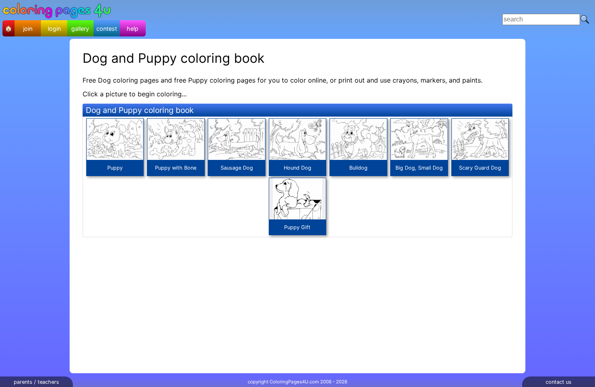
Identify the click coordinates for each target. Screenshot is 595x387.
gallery (80, 28)
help (132, 28)
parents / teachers (36, 382)
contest (106, 28)
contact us (559, 382)
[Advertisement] (306, 19)
